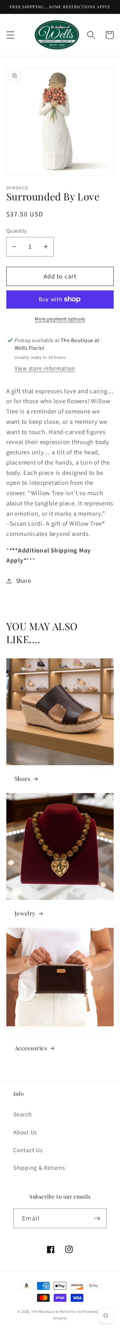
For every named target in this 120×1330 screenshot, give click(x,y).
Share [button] (23, 580)
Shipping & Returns (39, 1167)
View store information (45, 368)
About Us (25, 1132)
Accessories (31, 1048)
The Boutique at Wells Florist (56, 1311)
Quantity (16, 230)
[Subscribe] (97, 1218)
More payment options (60, 319)
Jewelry (25, 913)
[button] (10, 35)
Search (22, 1114)
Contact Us (28, 1150)
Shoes (23, 778)
